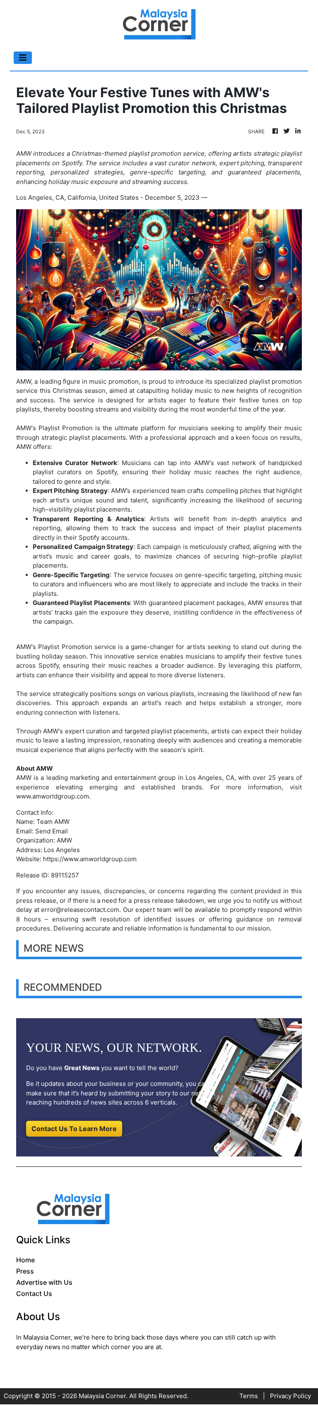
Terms (248, 1396)
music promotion (113, 381)
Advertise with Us (44, 1282)
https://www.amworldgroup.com (90, 859)
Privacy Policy (290, 1396)
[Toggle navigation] (23, 57)
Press (25, 1271)
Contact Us (34, 1293)
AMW (23, 447)
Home (25, 1260)
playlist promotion (275, 381)
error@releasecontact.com (80, 910)
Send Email (51, 831)
